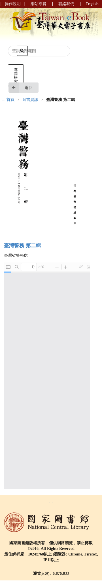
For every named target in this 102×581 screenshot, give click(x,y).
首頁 (10, 100)
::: (5, 88)
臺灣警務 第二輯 (22, 245)
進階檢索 (16, 75)
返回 (29, 87)
